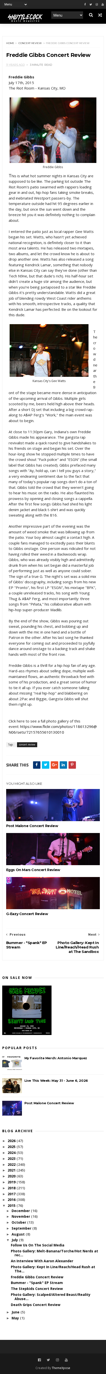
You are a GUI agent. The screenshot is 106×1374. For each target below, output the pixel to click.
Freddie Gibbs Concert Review (37, 1277)
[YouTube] (66, 1360)
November (21, 1216)
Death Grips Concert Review (35, 1304)
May (16, 1318)
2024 (12, 1152)
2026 (12, 1140)
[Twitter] (90, 4)
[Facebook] (85, 4)
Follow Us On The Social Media (37, 1245)
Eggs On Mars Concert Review (33, 870)
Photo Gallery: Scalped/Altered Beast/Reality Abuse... (50, 1296)
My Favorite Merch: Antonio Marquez (55, 1058)
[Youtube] (103, 4)
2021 (12, 1170)
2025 (12, 1146)
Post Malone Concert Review (32, 826)
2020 (12, 1176)
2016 (12, 1199)
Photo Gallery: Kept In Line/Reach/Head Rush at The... (53, 1268)
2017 (12, 1194)
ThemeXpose (61, 1368)
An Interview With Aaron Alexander (42, 1261)
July (15, 1240)
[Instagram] (97, 4)
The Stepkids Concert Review (37, 1288)
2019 (12, 1182)
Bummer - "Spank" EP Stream (37, 1282)
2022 (12, 1164)
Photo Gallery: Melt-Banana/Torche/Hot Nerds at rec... (54, 1253)
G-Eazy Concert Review (27, 914)
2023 (12, 1158)
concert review (30, 43)
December (21, 1210)
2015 (12, 1205)
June (16, 1312)
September (22, 1228)
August (19, 1234)
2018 (12, 1188)
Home (10, 43)
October (19, 1222)
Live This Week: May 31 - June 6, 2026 (56, 1080)
